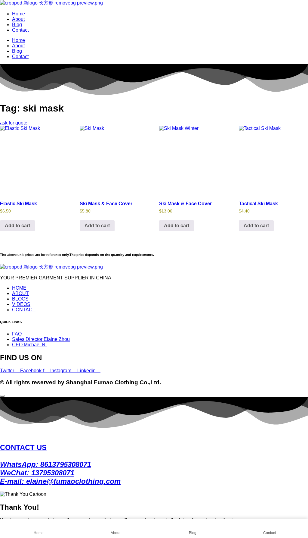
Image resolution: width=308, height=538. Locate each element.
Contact (20, 30)
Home (18, 13)
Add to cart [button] (17, 225)
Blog (17, 24)
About (18, 19)
